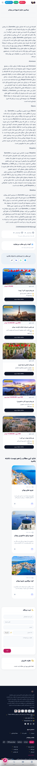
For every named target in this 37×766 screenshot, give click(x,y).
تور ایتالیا (32, 749)
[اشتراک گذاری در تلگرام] (25, 260)
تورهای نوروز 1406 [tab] (11, 742)
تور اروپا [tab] (31, 742)
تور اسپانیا (16, 747)
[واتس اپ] (30, 724)
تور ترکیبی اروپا (31, 747)
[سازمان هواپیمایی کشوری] (32, 711)
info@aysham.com (28, 721)
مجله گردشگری (14, 733)
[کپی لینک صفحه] (12, 260)
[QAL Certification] (19, 711)
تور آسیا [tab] (25, 742)
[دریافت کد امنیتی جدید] (11, 632)
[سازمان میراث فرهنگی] (26, 711)
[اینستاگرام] (33, 724)
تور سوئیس (15, 752)
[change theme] (2, 2)
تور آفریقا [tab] (20, 742)
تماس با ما (24, 733)
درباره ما (32, 733)
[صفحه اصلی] (33, 2)
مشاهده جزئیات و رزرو (19, 299)
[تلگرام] (25, 724)
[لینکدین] (28, 724)
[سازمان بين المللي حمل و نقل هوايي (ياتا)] (29, 711)
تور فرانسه (16, 749)
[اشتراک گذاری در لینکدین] (16, 260)
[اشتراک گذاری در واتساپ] (20, 260)
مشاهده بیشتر (31, 755)
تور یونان (32, 752)
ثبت (7, 651)
